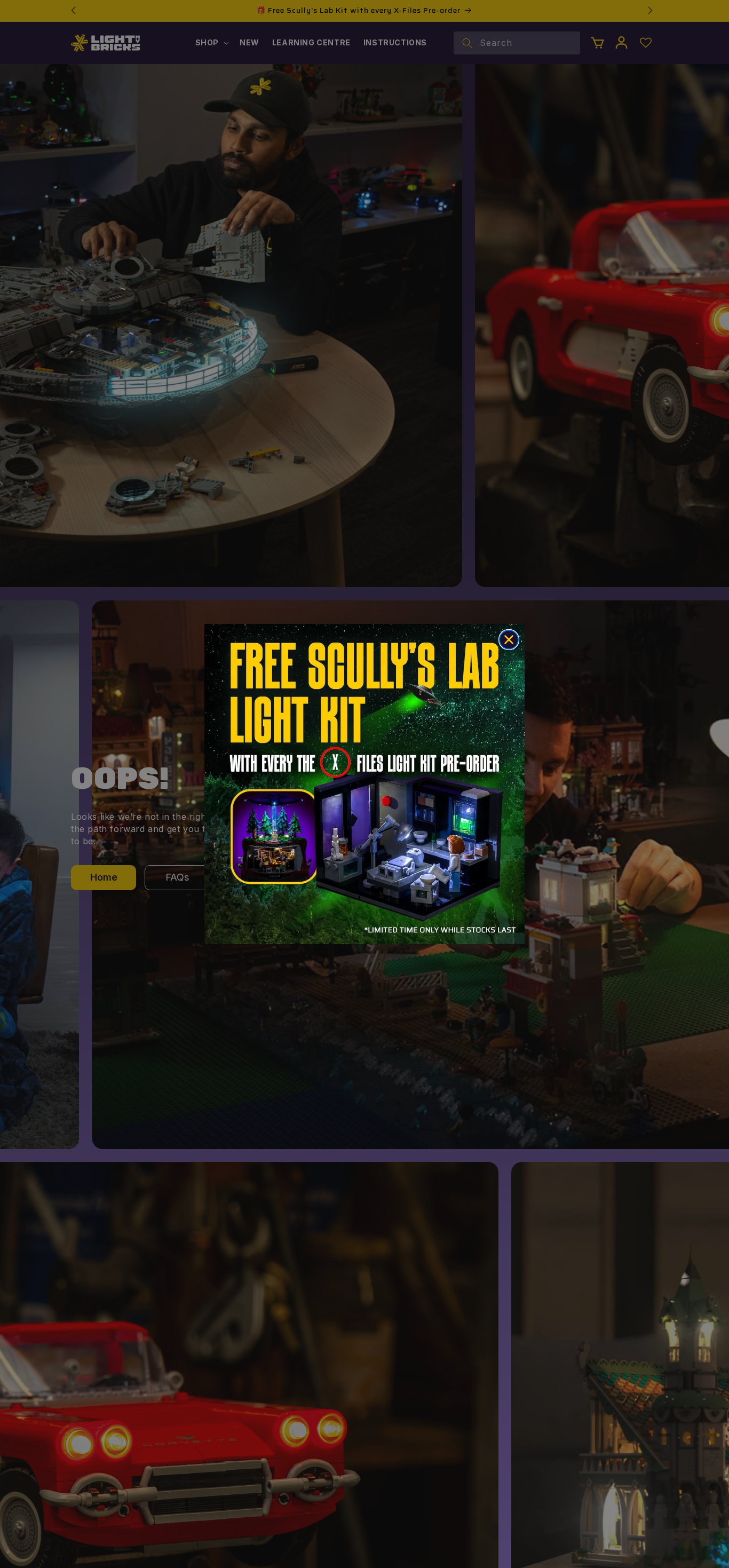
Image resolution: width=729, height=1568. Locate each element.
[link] (364, 784)
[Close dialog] (509, 639)
